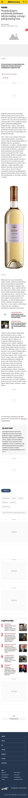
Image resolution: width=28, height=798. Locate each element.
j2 (2, 745)
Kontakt (3, 779)
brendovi (4, 763)
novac (3, 749)
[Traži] (26, 2)
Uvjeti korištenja (17, 772)
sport (3, 740)
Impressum (4, 772)
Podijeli (4, 77)
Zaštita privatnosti (5, 774)
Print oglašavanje (17, 777)
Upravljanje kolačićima (18, 779)
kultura (4, 754)
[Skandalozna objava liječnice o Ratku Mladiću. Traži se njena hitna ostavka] (23, 658)
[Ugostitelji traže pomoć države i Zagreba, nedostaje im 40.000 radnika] (5, 315)
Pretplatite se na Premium (19, 788)
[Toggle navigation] (2, 2)
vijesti (3, 736)
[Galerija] (14, 36)
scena (3, 758)
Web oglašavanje (5, 777)
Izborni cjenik (16, 774)
